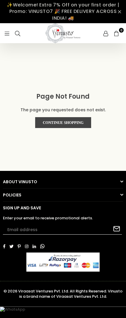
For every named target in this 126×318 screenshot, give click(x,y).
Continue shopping (63, 122)
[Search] (17, 33)
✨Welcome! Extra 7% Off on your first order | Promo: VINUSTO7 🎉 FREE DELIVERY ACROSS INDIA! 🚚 (63, 11)
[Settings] (106, 33)
